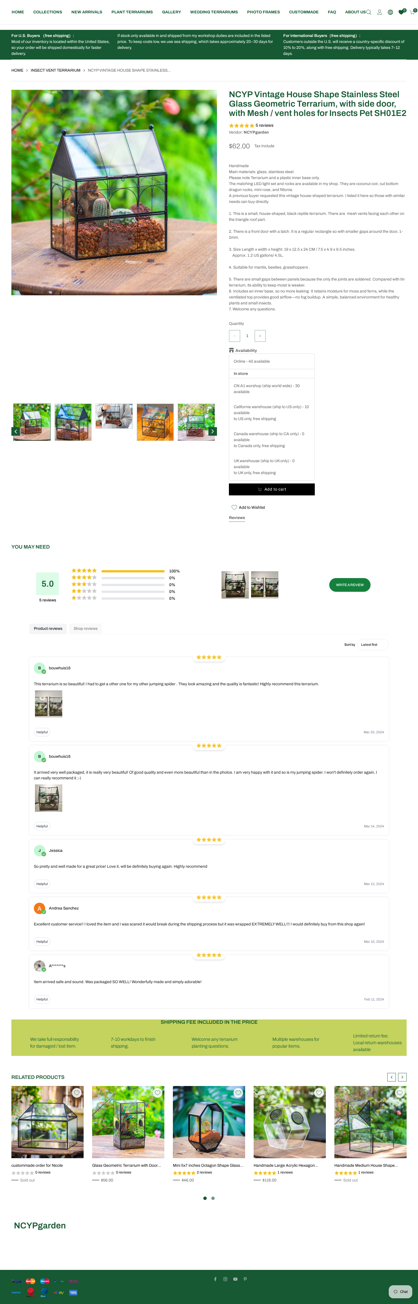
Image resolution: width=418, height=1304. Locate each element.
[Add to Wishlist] (77, 1093)
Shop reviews (86, 628)
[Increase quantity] (260, 336)
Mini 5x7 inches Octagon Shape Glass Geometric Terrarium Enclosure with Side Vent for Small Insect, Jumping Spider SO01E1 (206, 1165)
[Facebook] (215, 1279)
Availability (246, 350)
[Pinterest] (245, 1279)
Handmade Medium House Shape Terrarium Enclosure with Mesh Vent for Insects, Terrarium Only (369, 1165)
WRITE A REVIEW (350, 585)
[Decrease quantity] (234, 336)
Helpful (42, 732)
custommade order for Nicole (37, 1165)
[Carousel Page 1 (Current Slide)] (205, 1198)
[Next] (212, 431)
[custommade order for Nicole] (47, 1122)
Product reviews (48, 628)
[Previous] (15, 431)
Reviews (237, 518)
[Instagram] (225, 1279)
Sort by (349, 645)
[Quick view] (51, 1148)
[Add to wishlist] (42, 1148)
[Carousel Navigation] (397, 1077)
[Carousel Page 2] (213, 1198)
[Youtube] (235, 1279)
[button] (318, 125)
